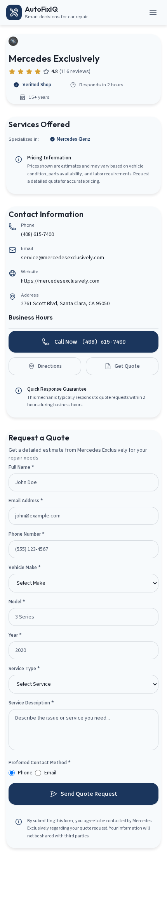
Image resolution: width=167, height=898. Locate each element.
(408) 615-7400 (37, 234)
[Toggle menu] (153, 12)
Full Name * (21, 467)
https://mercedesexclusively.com (60, 281)
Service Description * (31, 703)
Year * (15, 635)
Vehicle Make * (25, 567)
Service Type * (24, 668)
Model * (17, 601)
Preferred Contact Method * (40, 762)
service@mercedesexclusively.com (62, 258)
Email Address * (26, 500)
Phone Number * (27, 534)
